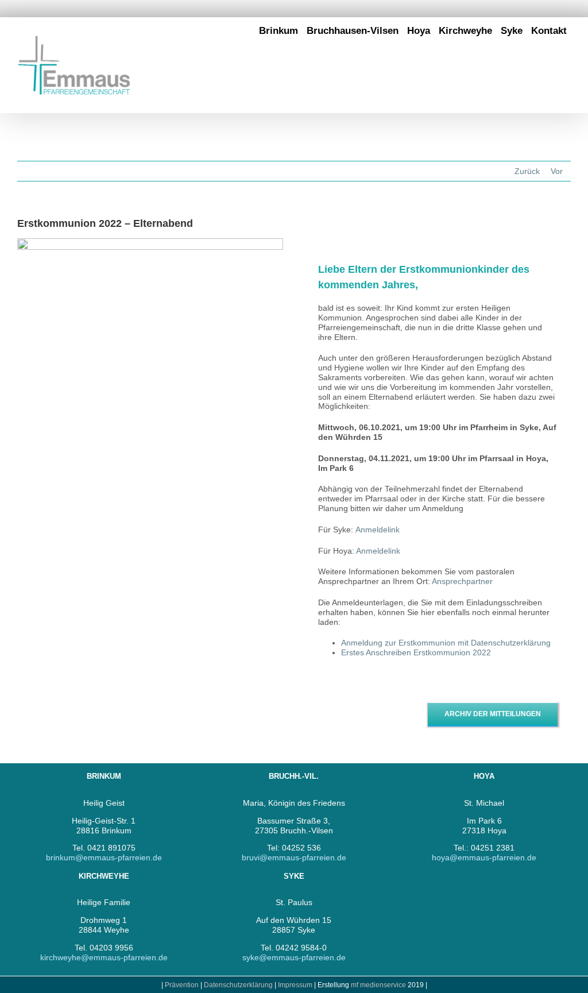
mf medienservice (378, 985)
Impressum (296, 985)
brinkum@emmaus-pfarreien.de (104, 857)
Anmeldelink (377, 529)
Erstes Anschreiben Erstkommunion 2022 (416, 652)
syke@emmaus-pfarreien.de (294, 957)
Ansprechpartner (463, 581)
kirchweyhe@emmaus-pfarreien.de (104, 957)
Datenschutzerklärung (238, 985)
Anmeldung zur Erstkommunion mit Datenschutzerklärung (446, 642)
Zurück (527, 171)
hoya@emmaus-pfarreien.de (484, 857)
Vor (557, 171)
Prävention (182, 985)
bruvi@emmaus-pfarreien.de (294, 857)
